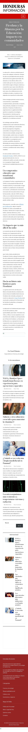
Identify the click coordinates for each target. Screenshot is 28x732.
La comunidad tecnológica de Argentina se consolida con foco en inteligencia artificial (13, 671)
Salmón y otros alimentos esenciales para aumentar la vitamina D (14, 419)
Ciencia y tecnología (14, 22)
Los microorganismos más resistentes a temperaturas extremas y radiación (13, 498)
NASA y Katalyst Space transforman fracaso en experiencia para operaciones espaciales (13, 382)
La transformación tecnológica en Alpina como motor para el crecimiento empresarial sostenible (13, 677)
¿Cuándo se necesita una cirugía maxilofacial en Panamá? (13, 461)
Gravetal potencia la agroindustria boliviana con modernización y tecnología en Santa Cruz (14, 665)
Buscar (7, 522)
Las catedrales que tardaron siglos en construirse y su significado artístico (19, 582)
